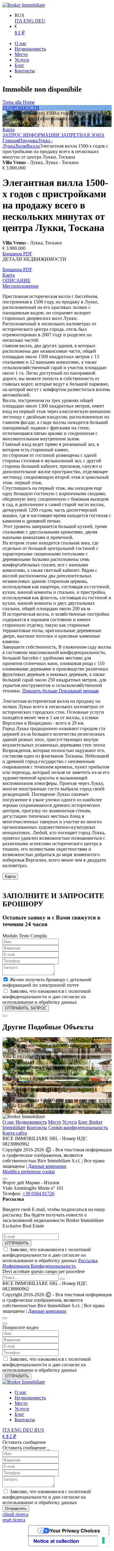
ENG (29, 20)
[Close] (4, 1016)
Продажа (28, 140)
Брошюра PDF (17, 253)
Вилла (33, 146)
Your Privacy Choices (75, 1531)
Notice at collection (56, 1541)
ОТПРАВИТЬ (17, 1243)
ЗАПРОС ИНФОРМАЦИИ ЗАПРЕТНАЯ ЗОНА (53, 135)
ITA (19, 20)
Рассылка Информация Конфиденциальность (50, 1263)
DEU (40, 20)
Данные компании (47, 1166)
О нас (8, 1122)
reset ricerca (13, 1519)
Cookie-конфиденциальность (78, 1127)
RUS (39, 1430)
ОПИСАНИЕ (16, 280)
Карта (8, 129)
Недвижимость (31, 1122)
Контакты (37, 1127)
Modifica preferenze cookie (28, 1171)
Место (54, 1122)
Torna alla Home (18, 102)
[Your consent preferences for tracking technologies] (103, 1540)
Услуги (69, 1122)
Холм (20, 146)
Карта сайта (14, 1133)
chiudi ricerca (15, 1514)
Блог (19, 1414)
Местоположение (20, 286)
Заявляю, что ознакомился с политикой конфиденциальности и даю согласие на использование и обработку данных (50, 1258)
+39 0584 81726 (38, 1193)
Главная (10, 140)
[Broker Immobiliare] (23, 5)
